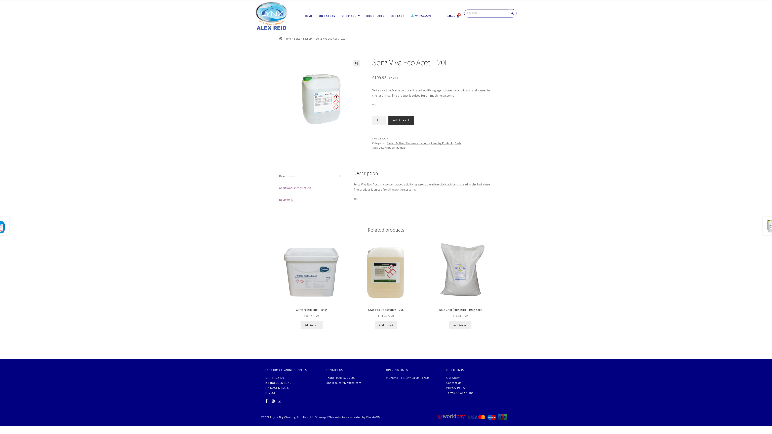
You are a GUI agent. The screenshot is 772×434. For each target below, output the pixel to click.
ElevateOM (373, 417)
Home (308, 16)
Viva (402, 147)
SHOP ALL (349, 16)
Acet (387, 147)
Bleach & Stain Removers (402, 143)
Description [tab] (287, 176)
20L (381, 147)
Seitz (297, 38)
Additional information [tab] (295, 188)
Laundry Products (442, 143)
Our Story (327, 16)
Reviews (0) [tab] (287, 200)
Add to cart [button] (312, 325)
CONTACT (397, 16)
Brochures (375, 16)
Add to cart (401, 120)
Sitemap (320, 417)
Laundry (308, 38)
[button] (351, 16)
